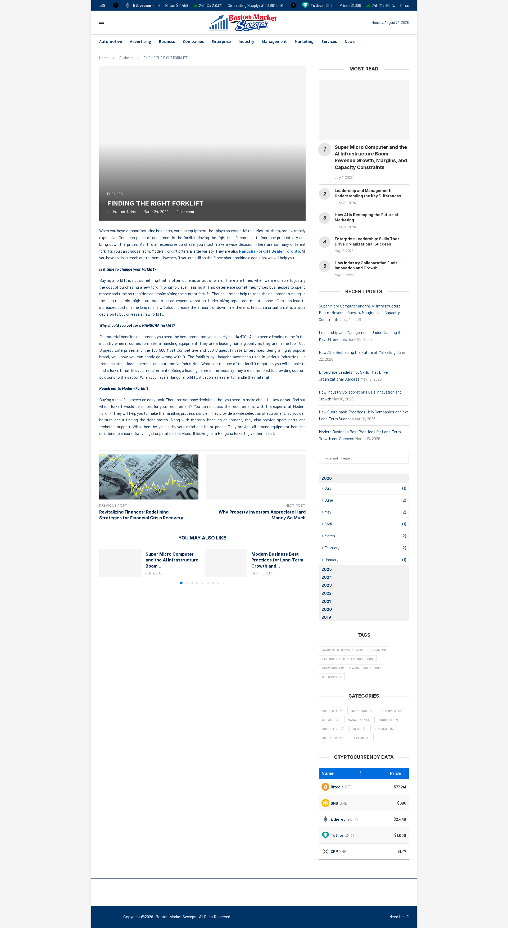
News (350, 41)
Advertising (140, 41)
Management (274, 41)
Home (103, 58)
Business (167, 41)
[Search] (112, 22)
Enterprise (221, 41)
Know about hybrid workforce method (351, 668)
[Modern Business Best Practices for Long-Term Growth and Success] (226, 563)
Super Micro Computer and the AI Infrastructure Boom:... (172, 560)
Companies (193, 41)
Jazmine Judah (124, 211)
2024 (326, 577)
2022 (326, 593)
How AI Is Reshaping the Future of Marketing (357, 352)
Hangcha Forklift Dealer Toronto (269, 251)
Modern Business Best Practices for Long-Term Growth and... (277, 560)
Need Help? (399, 916)
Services (329, 41)
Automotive (110, 41)
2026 (326, 478)
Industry (246, 41)
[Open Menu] (101, 22)
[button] (106, 566)
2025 (326, 569)
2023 (326, 585)
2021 (326, 601)
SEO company (331, 677)
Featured (361, 737)
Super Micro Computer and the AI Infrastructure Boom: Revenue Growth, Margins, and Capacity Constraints (360, 313)
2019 (326, 617)
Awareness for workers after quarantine (354, 650)
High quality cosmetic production (347, 659)
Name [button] (327, 773)
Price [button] (395, 773)
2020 (326, 609)
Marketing (304, 41)
